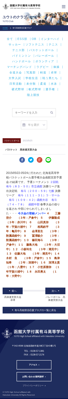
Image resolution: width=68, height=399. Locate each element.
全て (10, 39)
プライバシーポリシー (33, 385)
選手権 (50, 89)
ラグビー (42, 67)
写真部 (31, 72)
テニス (53, 44)
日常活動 (15, 83)
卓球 (54, 72)
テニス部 (18, 50)
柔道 (43, 83)
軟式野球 (35, 89)
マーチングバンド (19, 67)
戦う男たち (50, 78)
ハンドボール (21, 61)
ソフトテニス (34, 44)
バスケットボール (41, 50)
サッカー (15, 44)
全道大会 (15, 72)
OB (34, 39)
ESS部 (22, 39)
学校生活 (31, 78)
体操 (56, 67)
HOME (5, 28)
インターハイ (50, 39)
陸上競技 (33, 95)
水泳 (54, 83)
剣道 (43, 72)
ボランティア (44, 61)
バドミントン (21, 55)
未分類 (31, 83)
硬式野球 (18, 89)
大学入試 (15, 78)
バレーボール (44, 55)
